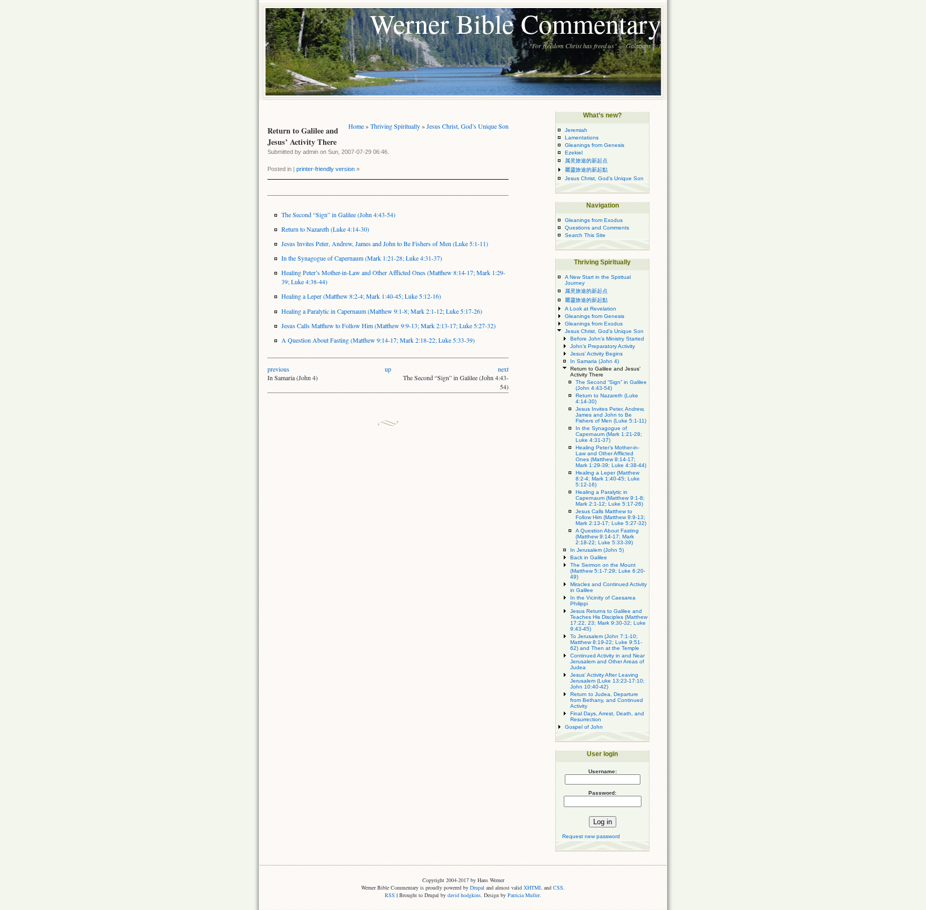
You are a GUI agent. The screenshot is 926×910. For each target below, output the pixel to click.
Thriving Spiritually (395, 126)
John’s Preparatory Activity (602, 346)
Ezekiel (574, 153)
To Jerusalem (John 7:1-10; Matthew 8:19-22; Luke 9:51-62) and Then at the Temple (606, 642)
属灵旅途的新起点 (586, 161)
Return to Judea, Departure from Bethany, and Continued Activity (606, 700)
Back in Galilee (588, 557)
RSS (390, 895)
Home (356, 126)
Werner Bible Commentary (515, 23)
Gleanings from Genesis (594, 145)
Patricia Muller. (524, 895)
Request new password (591, 836)
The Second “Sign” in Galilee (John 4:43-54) (338, 214)
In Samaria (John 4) (594, 361)
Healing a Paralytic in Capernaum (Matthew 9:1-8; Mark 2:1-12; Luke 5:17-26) (381, 311)
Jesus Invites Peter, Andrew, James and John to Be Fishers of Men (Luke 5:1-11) (384, 243)
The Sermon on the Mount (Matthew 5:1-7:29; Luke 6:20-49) (607, 571)
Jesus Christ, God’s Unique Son (468, 126)
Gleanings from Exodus (594, 220)
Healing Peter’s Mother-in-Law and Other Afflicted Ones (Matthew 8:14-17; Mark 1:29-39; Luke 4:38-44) (611, 456)
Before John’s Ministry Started (607, 339)
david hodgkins (464, 895)
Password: (602, 793)
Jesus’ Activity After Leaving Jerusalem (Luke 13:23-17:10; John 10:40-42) (607, 681)
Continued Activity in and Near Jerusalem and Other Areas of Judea (607, 661)
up (388, 369)
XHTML (533, 887)
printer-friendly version (325, 169)
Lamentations (582, 137)
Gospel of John (584, 727)
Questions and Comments (597, 228)
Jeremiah (576, 130)
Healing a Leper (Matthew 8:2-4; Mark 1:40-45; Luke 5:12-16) (361, 296)
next (503, 369)
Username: (602, 771)
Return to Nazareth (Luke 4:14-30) (325, 229)
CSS (558, 887)
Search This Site (585, 235)
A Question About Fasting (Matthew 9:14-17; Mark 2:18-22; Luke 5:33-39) (378, 340)
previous (278, 369)
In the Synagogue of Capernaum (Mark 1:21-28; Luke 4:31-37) (361, 258)
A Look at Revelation (590, 309)
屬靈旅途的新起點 (586, 170)
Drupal (477, 887)
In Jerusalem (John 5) (597, 550)
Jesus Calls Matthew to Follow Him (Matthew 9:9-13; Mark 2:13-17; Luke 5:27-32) (388, 325)
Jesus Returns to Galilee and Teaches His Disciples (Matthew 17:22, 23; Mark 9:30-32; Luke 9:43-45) (608, 620)
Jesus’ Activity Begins (596, 354)
